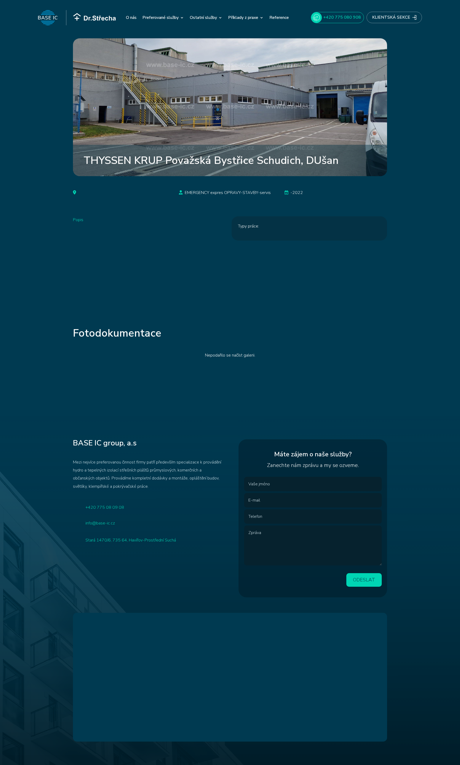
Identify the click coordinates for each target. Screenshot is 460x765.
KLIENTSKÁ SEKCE (391, 17)
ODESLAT (364, 580)
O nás (131, 17)
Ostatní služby (203, 17)
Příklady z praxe (243, 17)
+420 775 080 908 (342, 17)
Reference (279, 17)
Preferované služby (160, 17)
